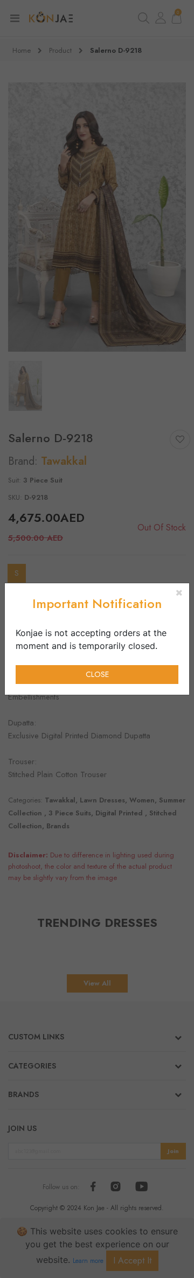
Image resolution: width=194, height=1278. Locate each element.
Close (97, 674)
